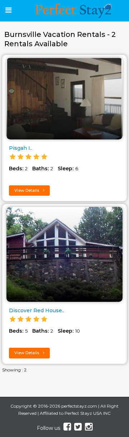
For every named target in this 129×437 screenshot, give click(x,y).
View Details (27, 190)
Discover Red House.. (36, 310)
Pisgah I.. (20, 148)
